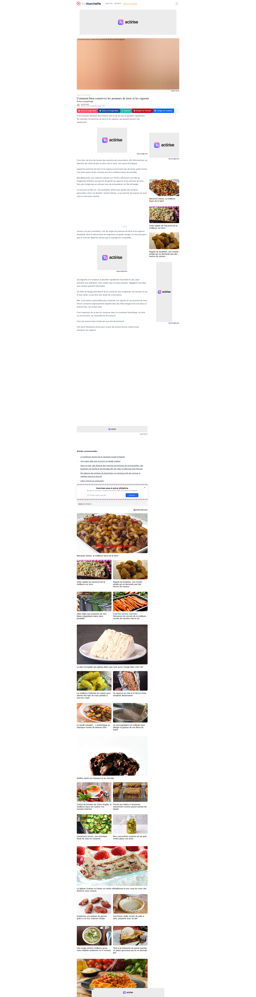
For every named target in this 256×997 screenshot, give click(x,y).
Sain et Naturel (87, 504)
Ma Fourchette (85, 104)
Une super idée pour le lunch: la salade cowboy (100, 461)
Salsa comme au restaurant (92, 481)
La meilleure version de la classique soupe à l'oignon (102, 457)
